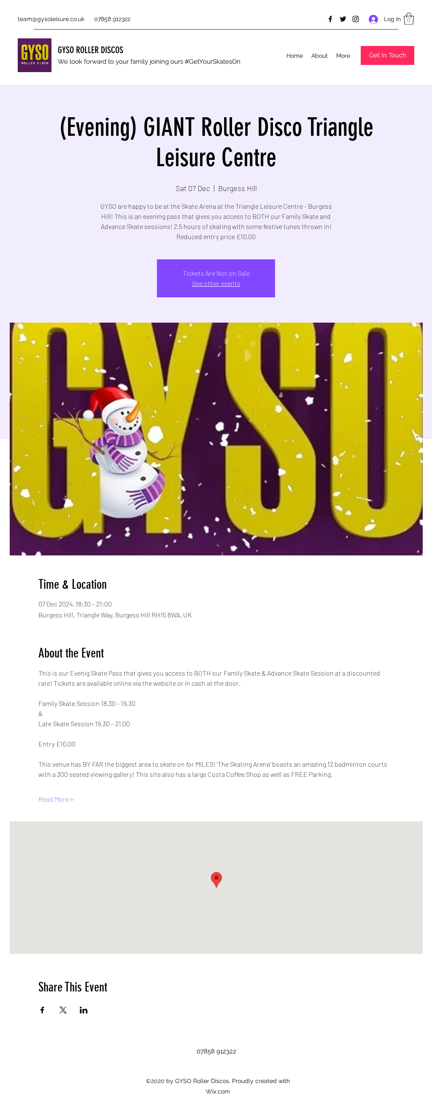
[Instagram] (355, 19)
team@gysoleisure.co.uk (51, 19)
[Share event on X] (63, 1010)
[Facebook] (330, 19)
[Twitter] (343, 19)
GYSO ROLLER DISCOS (90, 50)
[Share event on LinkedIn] (84, 1010)
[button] (409, 19)
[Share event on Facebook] (42, 1010)
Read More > (55, 799)
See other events (216, 283)
